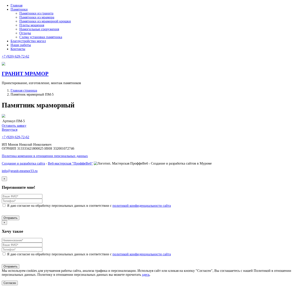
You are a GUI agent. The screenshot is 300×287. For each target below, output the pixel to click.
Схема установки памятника (40, 37)
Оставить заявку (14, 125)
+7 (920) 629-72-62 (15, 56)
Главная (16, 5)
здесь (146, 274)
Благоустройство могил (28, 41)
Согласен (10, 283)
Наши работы (21, 45)
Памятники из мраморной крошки (45, 21)
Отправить (11, 218)
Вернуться (9, 129)
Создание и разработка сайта (23, 163)
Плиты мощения (31, 25)
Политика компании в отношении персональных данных (45, 156)
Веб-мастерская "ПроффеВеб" (70, 163)
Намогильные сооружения (39, 29)
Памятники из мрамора (36, 17)
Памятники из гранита (36, 13)
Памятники (19, 9)
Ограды (25, 33)
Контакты (18, 49)
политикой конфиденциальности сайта (141, 205)
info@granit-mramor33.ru (20, 171)
